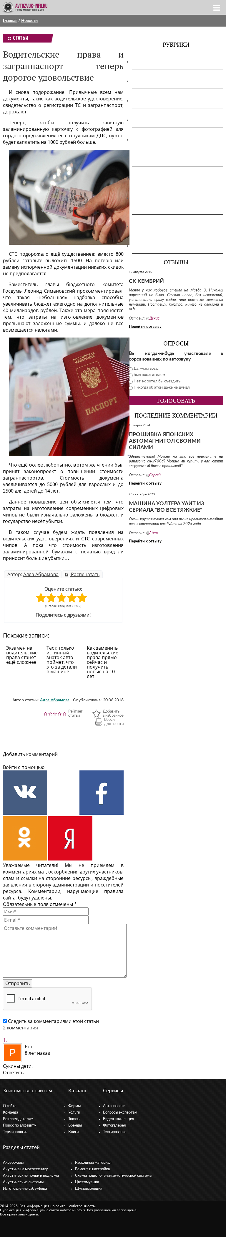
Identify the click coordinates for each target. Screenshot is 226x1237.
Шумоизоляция (152, 246)
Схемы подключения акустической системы (113, 1176)
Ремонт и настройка (92, 1169)
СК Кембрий (146, 281)
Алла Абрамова (41, 574)
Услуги (74, 1112)
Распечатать (84, 574)
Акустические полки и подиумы (170, 101)
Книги (73, 1132)
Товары (74, 1119)
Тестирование (115, 1132)
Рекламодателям (18, 1119)
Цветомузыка (150, 226)
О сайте (9, 1106)
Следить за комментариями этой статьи (53, 1021)
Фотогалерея (114, 1125)
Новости (29, 21)
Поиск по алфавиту (19, 1125)
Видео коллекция (118, 1119)
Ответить (13, 1072)
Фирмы (74, 1106)
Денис (154, 318)
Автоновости (114, 1106)
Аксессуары (147, 62)
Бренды (75, 1125)
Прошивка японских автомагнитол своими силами (165, 441)
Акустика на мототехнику (163, 81)
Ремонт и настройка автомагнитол (173, 179)
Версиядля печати (114, 722)
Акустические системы (23, 1182)
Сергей (155, 475)
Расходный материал (93, 1163)
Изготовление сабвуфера (162, 140)
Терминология (15, 1132)
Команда (10, 1112)
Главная (10, 21)
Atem (153, 533)
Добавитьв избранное (113, 714)
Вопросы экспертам (120, 1112)
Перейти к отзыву (145, 327)
